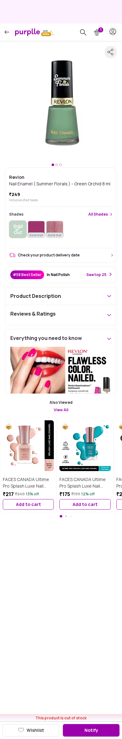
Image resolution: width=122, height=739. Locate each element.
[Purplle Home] (27, 32)
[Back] (7, 32)
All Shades (98, 214)
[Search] (83, 32)
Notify (91, 730)
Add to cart (28, 504)
